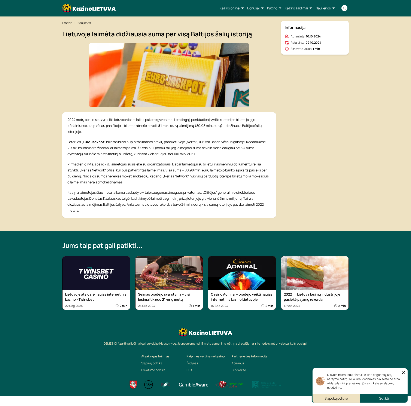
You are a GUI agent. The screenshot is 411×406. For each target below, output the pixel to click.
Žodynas (192, 363)
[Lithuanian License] (133, 384)
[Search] (344, 8)
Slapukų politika (151, 363)
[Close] (403, 372)
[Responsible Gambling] (166, 384)
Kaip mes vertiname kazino (205, 356)
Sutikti (384, 398)
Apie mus (238, 363)
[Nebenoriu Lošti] (230, 384)
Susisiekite (239, 370)
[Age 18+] (148, 384)
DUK (189, 370)
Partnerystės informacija (249, 356)
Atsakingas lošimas (155, 356)
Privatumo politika (153, 370)
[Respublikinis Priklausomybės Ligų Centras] (267, 384)
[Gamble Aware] (193, 384)
